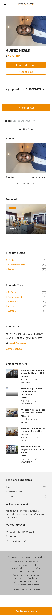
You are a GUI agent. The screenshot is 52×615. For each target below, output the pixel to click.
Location (12, 269)
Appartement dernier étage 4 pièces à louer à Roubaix (32, 450)
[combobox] (23, 120)
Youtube (41, 557)
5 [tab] (35, 238)
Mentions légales (16, 562)
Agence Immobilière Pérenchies (26, 575)
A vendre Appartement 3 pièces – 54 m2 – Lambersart (32, 391)
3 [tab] (27, 238)
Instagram (28, 557)
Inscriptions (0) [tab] (26, 107)
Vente (11, 259)
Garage (12, 310)
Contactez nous (14, 348)
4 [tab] (31, 238)
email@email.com (18, 342)
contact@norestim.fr (17, 541)
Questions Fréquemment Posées (26, 568)
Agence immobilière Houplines (26, 585)
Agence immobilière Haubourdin (26, 581)
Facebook (14, 557)
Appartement (15, 296)
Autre (11, 306)
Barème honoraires (34, 562)
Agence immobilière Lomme (26, 572)
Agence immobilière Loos (26, 578)
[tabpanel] (26, 219)
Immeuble (13, 301)
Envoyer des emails (26, 64)
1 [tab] (19, 238)
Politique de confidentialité (26, 565)
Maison (12, 292)
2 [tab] (23, 238)
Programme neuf (17, 264)
